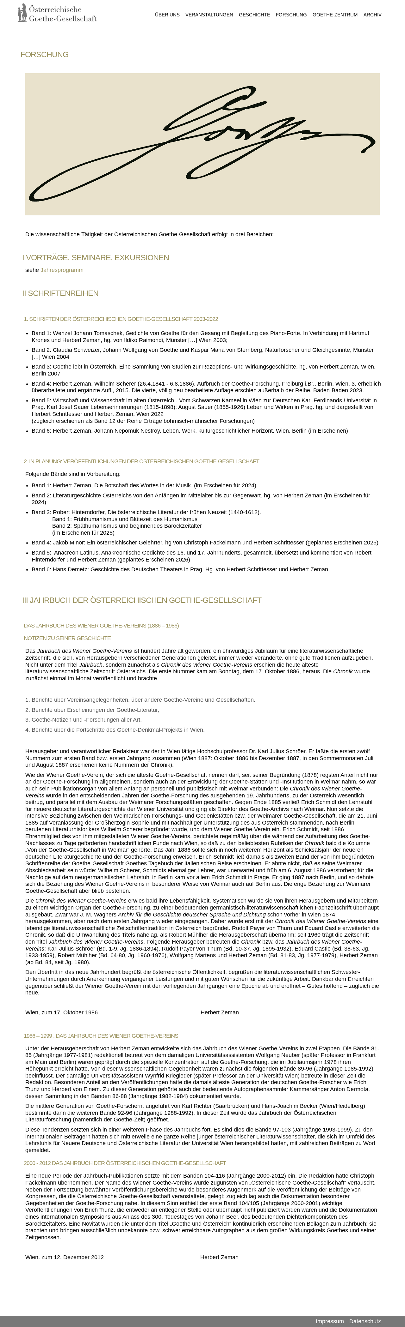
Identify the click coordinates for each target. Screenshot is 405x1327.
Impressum (330, 1321)
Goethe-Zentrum (335, 14)
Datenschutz (365, 1321)
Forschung (291, 14)
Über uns (167, 14)
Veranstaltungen (209, 14)
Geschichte (254, 14)
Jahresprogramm (62, 270)
